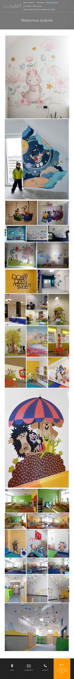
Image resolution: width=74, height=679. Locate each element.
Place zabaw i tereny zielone (32, 6)
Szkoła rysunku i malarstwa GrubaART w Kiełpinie (39, 9)
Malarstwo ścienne (52, 2)
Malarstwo (40, 2)
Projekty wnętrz (28, 2)
